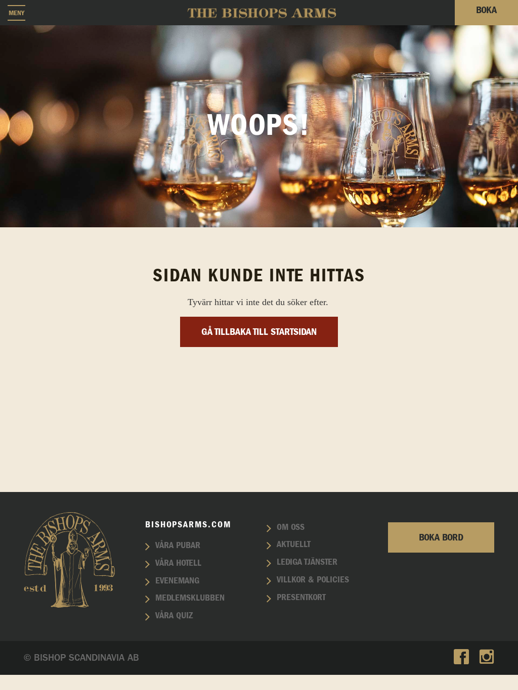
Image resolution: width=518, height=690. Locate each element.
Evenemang (177, 580)
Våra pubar (177, 545)
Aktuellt (294, 544)
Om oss (291, 527)
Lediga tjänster (307, 562)
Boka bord (441, 537)
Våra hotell (178, 563)
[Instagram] (486, 658)
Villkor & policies (313, 579)
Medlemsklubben (190, 598)
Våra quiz (174, 615)
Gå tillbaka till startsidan (259, 332)
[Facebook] (461, 658)
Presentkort (301, 597)
